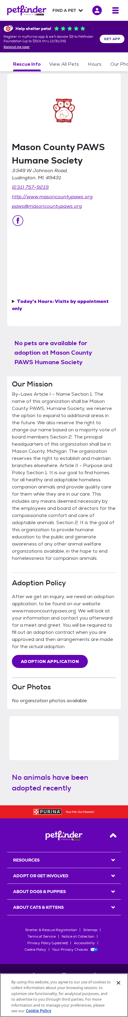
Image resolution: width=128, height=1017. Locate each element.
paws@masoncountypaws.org (47, 206)
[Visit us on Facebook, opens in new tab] (18, 221)
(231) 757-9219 (30, 187)
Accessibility (84, 943)
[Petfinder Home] (26, 10)
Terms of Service (42, 936)
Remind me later (17, 47)
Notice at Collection (78, 936)
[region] (64, 995)
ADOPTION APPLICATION (50, 661)
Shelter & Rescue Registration (51, 930)
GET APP (112, 39)
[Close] (118, 982)
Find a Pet (64, 10)
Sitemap (90, 930)
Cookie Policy (35, 949)
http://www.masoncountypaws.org (52, 197)
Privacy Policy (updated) (47, 943)
